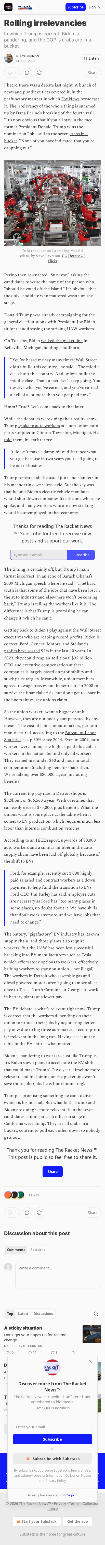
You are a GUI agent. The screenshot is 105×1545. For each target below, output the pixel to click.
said (62, 894)
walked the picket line (62, 341)
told (8, 440)
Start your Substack (39, 1521)
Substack (27, 1534)
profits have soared (22, 651)
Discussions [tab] (43, 1313)
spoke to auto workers (39, 425)
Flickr (52, 261)
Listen (94, 58)
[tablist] (26, 1250)
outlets (43, 92)
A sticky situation (23, 1328)
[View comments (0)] (27, 73)
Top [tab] (10, 1313)
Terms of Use (80, 1470)
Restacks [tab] (37, 1249)
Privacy (60, 1503)
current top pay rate (31, 793)
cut (65, 873)
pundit (29, 92)
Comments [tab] (16, 1249)
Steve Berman (27, 56)
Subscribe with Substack (56, 1458)
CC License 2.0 (73, 255)
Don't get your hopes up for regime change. (35, 1337)
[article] (52, 1340)
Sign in (94, 7)
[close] (90, 1361)
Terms (74, 1503)
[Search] (96, 1314)
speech (39, 583)
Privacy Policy (55, 1480)
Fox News (70, 99)
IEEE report (47, 840)
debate (47, 85)
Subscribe (76, 7)
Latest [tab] (23, 1313)
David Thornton (29, 1346)
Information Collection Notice (68, 1475)
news (9, 92)
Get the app (77, 1521)
